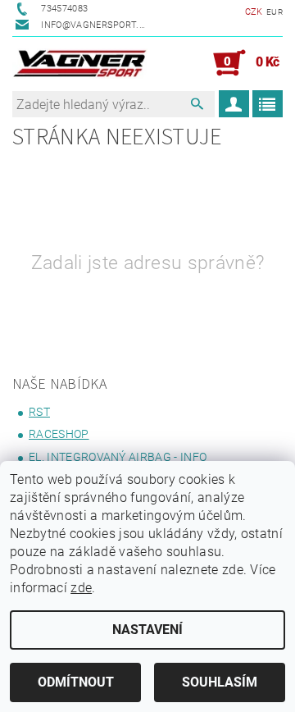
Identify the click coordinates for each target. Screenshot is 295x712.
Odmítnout (76, 682)
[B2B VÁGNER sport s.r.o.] (80, 63)
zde (81, 588)
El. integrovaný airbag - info (117, 456)
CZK (254, 12)
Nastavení (147, 629)
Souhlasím (219, 682)
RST (39, 411)
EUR (274, 11)
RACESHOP (59, 433)
